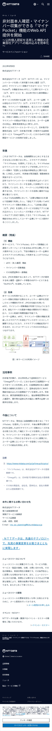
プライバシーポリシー (34, 702)
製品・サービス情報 (10, 686)
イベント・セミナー (41, 625)
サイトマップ (6, 698)
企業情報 (5, 663)
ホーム (4, 15)
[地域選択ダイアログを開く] (35, 4)
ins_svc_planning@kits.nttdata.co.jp (26, 524)
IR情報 (4, 669)
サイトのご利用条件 (8, 702)
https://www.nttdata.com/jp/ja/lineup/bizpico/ (27, 463)
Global (13, 656)
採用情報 (5, 675)
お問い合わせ (31, 698)
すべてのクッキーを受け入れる (26, 725)
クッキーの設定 (26, 720)
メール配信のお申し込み (39, 605)
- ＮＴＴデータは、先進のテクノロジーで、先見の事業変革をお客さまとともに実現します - (25, 543)
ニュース (13, 15)
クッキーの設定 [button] (20, 714)
